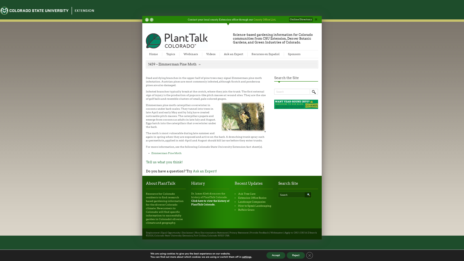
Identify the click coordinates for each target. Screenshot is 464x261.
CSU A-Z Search (308, 232)
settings (246, 257)
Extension (84, 10)
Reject (295, 255)
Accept (276, 255)
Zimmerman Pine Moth (166, 153)
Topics (170, 54)
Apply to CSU (291, 232)
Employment (153, 232)
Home (153, 54)
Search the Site (286, 78)
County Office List (264, 19)
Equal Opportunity (170, 232)
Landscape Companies (252, 201)
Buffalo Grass (246, 209)
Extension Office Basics (252, 197)
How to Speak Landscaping (254, 205)
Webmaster (276, 232)
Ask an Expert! (205, 171)
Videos (211, 54)
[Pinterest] (152, 20)
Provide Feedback (259, 232)
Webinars (190, 54)
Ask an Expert (233, 54)
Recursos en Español (266, 54)
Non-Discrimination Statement (211, 232)
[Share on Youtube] (147, 20)
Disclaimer (187, 232)
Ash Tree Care (246, 193)
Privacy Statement (238, 232)
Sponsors (294, 54)
